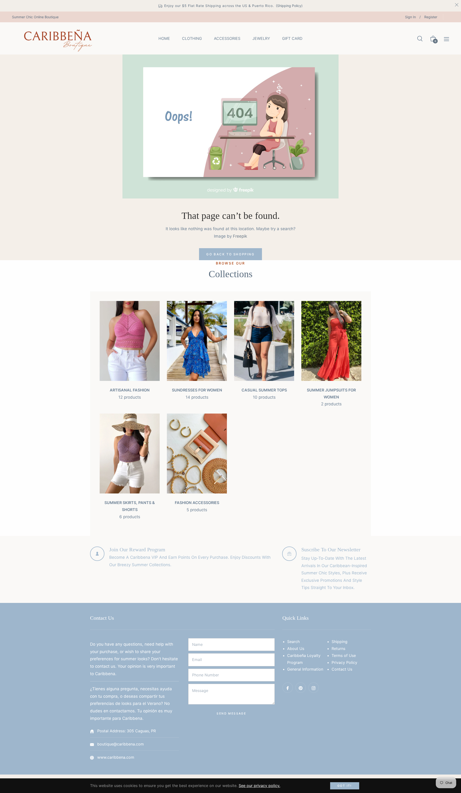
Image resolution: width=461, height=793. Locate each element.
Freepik (240, 236)
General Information (305, 669)
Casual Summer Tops (264, 390)
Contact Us (342, 669)
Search (293, 641)
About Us (295, 648)
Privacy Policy (344, 662)
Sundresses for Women (197, 390)
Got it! (344, 785)
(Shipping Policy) (289, 6)
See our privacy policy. (259, 785)
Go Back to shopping (230, 254)
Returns (338, 648)
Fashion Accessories (197, 502)
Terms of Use (344, 655)
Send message (231, 713)
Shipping (339, 641)
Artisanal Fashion (130, 390)
